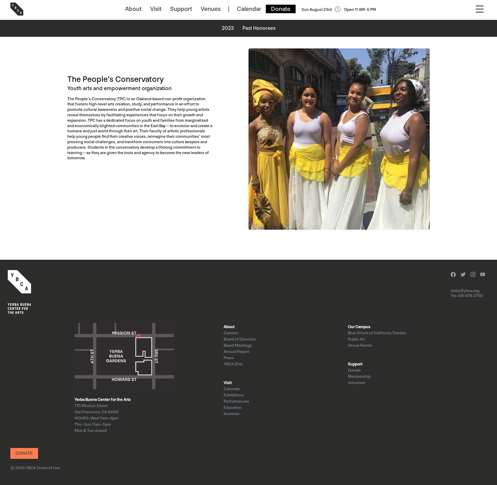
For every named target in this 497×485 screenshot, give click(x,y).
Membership (359, 376)
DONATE (24, 453)
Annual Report (236, 351)
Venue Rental (360, 345)
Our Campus (359, 326)
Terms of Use (48, 468)
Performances (236, 401)
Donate (280, 9)
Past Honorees (259, 28)
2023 (228, 28)
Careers (231, 333)
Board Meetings (238, 345)
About (133, 9)
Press (229, 358)
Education (233, 407)
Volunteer (357, 382)
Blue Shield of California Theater (377, 333)
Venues (211, 9)
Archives (231, 413)
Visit (156, 9)
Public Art (356, 339)
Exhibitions (234, 395)
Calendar (249, 9)
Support (181, 9)
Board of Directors (240, 339)
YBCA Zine (233, 364)
